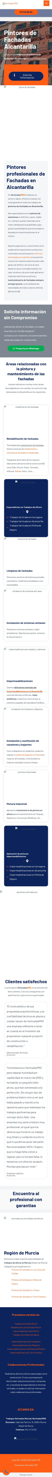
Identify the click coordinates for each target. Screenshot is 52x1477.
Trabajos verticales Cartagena (26, 1335)
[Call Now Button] (6, 1471)
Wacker (18, 471)
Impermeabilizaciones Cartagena (26, 1341)
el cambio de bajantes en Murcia (27, 754)
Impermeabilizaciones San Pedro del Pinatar (26, 1349)
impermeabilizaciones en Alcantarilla (24, 691)
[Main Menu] (46, 3)
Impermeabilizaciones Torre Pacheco (26, 1352)
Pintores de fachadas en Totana (25, 1290)
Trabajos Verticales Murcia (26, 1324)
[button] (26, 76)
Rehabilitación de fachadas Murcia (26, 1327)
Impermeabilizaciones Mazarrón (26, 1345)
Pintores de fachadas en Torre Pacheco (29, 1296)
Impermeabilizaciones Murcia (26, 1331)
